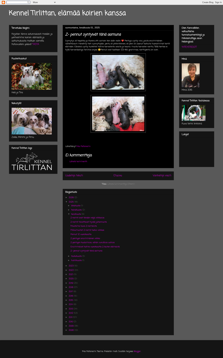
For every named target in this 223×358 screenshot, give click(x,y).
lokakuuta (76, 205)
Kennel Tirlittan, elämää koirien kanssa (67, 13)
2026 (71, 197)
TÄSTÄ (35, 44)
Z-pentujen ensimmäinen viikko (85, 238)
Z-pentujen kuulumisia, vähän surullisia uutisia (93, 242)
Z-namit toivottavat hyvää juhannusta (89, 222)
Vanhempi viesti (162, 176)
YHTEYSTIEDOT (189, 47)
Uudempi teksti (74, 176)
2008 (71, 330)
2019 (71, 283)
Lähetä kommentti (78, 161)
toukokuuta (76, 256)
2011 (71, 317)
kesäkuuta (76, 214)
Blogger (137, 351)
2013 (71, 308)
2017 (71, 291)
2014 (71, 304)
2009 (71, 326)
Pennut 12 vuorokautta (81, 234)
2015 (71, 300)
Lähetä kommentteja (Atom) (121, 184)
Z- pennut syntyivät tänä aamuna (86, 250)
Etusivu (118, 176)
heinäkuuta (76, 210)
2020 (71, 278)
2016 (71, 296)
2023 (71, 265)
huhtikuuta (76, 260)
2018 (71, 287)
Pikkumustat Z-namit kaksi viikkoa (87, 230)
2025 (71, 202)
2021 (71, 274)
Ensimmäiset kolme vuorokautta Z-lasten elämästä (95, 246)
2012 (71, 313)
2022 (71, 270)
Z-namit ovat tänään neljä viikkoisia (87, 217)
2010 (71, 321)
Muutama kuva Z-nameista (84, 226)
